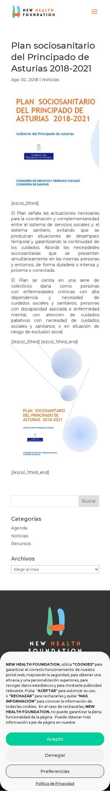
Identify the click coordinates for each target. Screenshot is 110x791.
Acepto (55, 739)
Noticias (50, 79)
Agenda (19, 528)
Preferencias (55, 771)
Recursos (21, 543)
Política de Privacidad (55, 783)
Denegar (55, 755)
